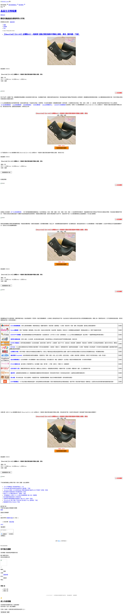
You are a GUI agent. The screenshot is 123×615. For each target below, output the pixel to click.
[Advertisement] (61, 198)
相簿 (4, 24)
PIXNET (50, 595)
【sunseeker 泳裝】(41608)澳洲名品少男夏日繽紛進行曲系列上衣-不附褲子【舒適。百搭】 (25, 490)
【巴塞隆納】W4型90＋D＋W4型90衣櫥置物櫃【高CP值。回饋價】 (20, 495)
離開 (8, 612)
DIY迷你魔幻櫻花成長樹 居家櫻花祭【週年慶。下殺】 (17, 488)
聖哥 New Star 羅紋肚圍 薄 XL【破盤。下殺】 (14, 493)
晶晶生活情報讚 (9, 11)
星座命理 (12, 22)
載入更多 (3, 527)
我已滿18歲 (3, 612)
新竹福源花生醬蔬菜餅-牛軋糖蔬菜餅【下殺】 (15, 491)
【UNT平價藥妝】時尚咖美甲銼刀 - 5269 (13, 486)
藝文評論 (11, 521)
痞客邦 (8, 517)
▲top (2, 524)
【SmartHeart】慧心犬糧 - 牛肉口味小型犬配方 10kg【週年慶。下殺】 (20, 500)
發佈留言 (3, 535)
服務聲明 (75, 595)
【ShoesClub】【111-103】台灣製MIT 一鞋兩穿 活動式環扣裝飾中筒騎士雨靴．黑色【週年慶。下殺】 (41, 34)
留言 (12, 517)
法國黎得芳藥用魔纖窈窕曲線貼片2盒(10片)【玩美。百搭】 (18, 498)
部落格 (5, 26)
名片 (4, 28)
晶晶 (2, 509)
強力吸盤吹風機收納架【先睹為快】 (12, 497)
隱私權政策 (69, 595)
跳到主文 (3, 15)
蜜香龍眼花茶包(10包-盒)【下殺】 (11, 502)
